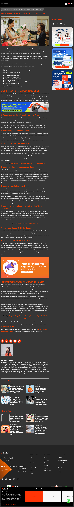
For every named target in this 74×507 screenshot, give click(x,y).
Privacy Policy (12, 504)
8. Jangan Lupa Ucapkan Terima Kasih (13, 85)
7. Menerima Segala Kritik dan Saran (12, 83)
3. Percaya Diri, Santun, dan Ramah (12, 77)
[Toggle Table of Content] (29, 70)
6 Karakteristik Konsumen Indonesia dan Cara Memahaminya (28, 163)
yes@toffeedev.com (9, 466)
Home (4, 9)
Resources (47, 454)
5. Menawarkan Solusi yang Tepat (12, 80)
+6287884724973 (8, 469)
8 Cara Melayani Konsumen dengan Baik (12, 72)
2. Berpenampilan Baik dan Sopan (12, 75)
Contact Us (61, 454)
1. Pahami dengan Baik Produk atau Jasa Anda (14, 74)
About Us (33, 467)
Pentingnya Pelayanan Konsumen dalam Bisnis (13, 86)
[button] (2, 341)
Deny (52, 496)
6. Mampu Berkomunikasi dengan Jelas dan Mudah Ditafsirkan (18, 81)
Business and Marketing (12, 9)
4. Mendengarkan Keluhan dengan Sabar (13, 78)
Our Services (34, 454)
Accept (34, 496)
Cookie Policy (5, 504)
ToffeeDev (16, 324)
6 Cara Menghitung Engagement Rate (28, 223)
